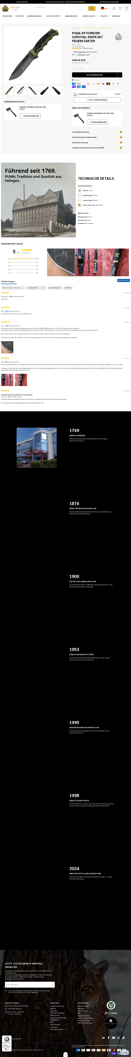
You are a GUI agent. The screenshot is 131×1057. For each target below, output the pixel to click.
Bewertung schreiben (123, 280)
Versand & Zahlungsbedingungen (57, 1012)
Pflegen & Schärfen (84, 1016)
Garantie (53, 1008)
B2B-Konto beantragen (85, 1023)
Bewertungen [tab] (9, 281)
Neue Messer (7, 16)
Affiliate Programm (83, 1006)
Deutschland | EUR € (15, 1039)
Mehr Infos (35, 992)
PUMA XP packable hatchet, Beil (32, 107)
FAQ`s (79, 1013)
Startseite (75, 28)
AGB (51, 1022)
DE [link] (106, 8)
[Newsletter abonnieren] (52, 985)
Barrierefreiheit (55, 1024)
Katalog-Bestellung (84, 1020)
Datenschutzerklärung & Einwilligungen (58, 1019)
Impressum (53, 1027)
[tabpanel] (65, 346)
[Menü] (10, 1037)
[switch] (7, 1049)
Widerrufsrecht (55, 1015)
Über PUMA (116, 16)
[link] (114, 8)
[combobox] (62, 8)
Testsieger (19, 16)
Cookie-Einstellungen (57, 1006)
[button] (126, 8)
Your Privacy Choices (56, 1029)
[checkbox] (68, 288)
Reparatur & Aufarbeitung (86, 1018)
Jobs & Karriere (82, 1011)
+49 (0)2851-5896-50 (14, 1009)
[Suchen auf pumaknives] (91, 8)
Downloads (81, 1008)
